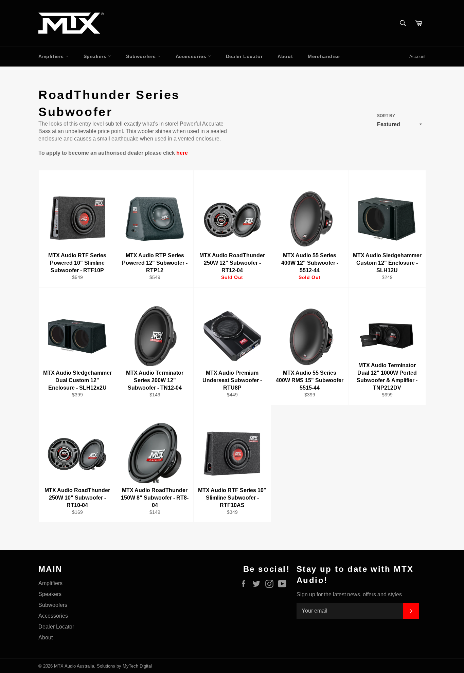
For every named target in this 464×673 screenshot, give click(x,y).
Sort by (386, 115)
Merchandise (324, 56)
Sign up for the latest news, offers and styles (349, 594)
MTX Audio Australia (74, 666)
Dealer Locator (244, 56)
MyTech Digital (137, 666)
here (182, 153)
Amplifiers (52, 56)
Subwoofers (142, 56)
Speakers (96, 56)
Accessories (192, 56)
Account (417, 56)
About (285, 56)
